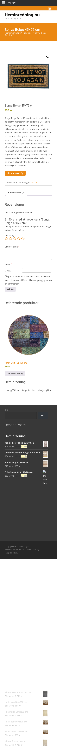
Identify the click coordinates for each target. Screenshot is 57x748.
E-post (9, 270)
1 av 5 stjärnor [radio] (6, 239)
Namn (8, 264)
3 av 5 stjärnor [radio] (14, 239)
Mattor (34, 182)
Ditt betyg (10, 235)
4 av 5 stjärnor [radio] (18, 239)
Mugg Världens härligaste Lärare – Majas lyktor (28, 390)
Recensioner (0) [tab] (16, 192)
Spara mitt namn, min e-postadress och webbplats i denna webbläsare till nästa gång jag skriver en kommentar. (28, 280)
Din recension (12, 246)
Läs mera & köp (15, 173)
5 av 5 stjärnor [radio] (23, 239)
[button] (47, 57)
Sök (6, 410)
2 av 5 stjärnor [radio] (10, 239)
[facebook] (49, 9)
